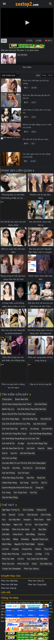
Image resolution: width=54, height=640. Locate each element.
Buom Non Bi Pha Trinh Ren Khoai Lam (18, 414)
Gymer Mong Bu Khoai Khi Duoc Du (17, 487)
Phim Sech (38, 520)
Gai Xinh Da (46, 419)
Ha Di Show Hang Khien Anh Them (16, 404)
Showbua (25, 539)
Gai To (44, 483)
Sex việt (4, 602)
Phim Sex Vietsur (31, 569)
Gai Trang (24, 483)
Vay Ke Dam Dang (10, 497)
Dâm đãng (30, 534)
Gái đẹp (5, 529)
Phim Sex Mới (8, 559)
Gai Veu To (27, 468)
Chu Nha (16, 468)
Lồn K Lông (45, 515)
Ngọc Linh (18, 524)
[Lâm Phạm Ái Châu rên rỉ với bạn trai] (11, 115)
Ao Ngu (21, 443)
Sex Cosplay (28, 510)
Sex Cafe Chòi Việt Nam (37, 559)
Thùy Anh (48, 549)
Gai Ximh (30, 448)
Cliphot (38, 549)
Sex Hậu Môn (14, 520)
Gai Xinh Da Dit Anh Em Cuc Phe (16, 424)
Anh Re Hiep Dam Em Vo (12, 448)
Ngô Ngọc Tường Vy (11, 510)
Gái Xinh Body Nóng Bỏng (40, 434)
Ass (3, 520)
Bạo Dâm (42, 529)
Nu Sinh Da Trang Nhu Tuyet (14, 434)
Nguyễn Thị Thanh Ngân (24, 544)
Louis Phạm (27, 554)
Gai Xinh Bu (47, 429)
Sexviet (12, 515)
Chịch (34, 564)
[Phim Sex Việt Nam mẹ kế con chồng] (11, 85)
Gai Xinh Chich (39, 424)
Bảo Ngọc (6, 524)
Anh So (24, 429)
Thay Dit (5, 468)
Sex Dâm (6, 539)
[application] (27, 23)
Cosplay (15, 549)
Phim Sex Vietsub (8, 588)
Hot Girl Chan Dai (27, 453)
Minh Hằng (6, 544)
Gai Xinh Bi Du (8, 443)
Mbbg (15, 539)
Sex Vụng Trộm (41, 524)
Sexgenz (27, 520)
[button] (27, 22)
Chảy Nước (18, 534)
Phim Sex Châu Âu (36, 581)
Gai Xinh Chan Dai (10, 429)
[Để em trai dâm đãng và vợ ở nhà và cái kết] (11, 129)
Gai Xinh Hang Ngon (10, 419)
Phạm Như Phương (10, 554)
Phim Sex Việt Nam (9, 584)
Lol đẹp (38, 554)
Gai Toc (35, 483)
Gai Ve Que (40, 468)
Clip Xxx (41, 534)
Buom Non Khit (21, 399)
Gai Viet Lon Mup (9, 458)
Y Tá (47, 554)
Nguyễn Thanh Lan (40, 539)
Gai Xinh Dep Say (29, 419)
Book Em (41, 478)
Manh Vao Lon (8, 409)
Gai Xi (4, 453)
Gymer (40, 544)
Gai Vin (14, 453)
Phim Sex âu (23, 564)
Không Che (41, 510)
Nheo (50, 448)
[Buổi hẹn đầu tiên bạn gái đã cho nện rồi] (11, 100)
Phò (3, 515)
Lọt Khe (5, 549)
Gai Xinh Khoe (41, 404)
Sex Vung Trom (20, 492)
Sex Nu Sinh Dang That (37, 443)
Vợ (34, 529)
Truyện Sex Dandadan (11, 569)
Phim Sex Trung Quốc (37, 584)
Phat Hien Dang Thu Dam (12, 478)
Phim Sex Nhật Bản (9, 581)
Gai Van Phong (8, 473)
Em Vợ (28, 524)
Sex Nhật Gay (46, 564)
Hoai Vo (41, 448)
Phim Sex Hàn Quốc (20, 529)
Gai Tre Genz (23, 473)
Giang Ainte (27, 549)
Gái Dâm (6, 534)
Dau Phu (30, 478)
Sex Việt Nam (22, 55)
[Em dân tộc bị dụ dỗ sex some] (11, 144)
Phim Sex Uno (8, 564)
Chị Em (21, 559)
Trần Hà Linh (32, 515)
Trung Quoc (7, 399)
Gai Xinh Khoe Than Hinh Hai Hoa (31, 409)
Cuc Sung (6, 492)
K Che (21, 515)
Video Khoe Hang (9, 483)
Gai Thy (33, 492)
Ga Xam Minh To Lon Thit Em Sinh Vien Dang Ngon (24, 463)
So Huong (34, 429)
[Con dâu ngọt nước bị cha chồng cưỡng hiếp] (11, 159)
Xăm (49, 520)
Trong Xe (39, 487)
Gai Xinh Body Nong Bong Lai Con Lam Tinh (20, 438)
